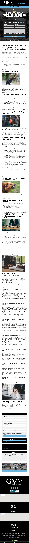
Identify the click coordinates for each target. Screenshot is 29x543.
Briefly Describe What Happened (7, 423)
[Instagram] (13, 488)
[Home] (4, 542)
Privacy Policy (17, 538)
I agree (5, 34)
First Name (5, 24)
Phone (16, 26)
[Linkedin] (17, 488)
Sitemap (23, 538)
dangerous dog (17, 127)
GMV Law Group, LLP (8, 538)
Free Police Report (14, 6)
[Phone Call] (14, 542)
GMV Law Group (19, 404)
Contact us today (4, 407)
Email (4, 26)
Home (10, 40)
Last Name (16, 24)
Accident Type (5, 416)
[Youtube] (15, 488)
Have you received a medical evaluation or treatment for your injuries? (13, 421)
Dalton (12, 40)
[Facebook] (11, 488)
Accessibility (20, 538)
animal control (15, 207)
